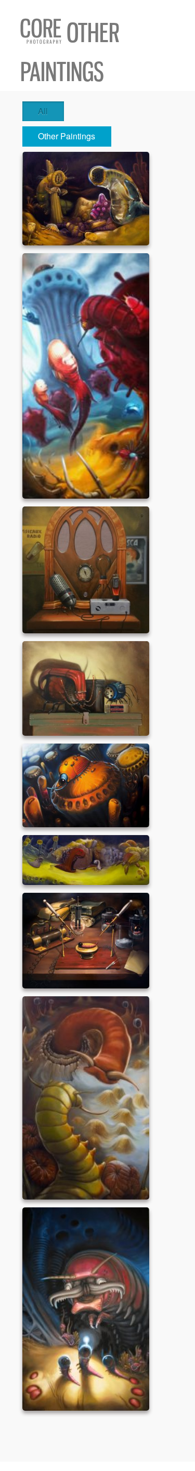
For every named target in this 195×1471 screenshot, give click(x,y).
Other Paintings (66, 136)
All (43, 111)
